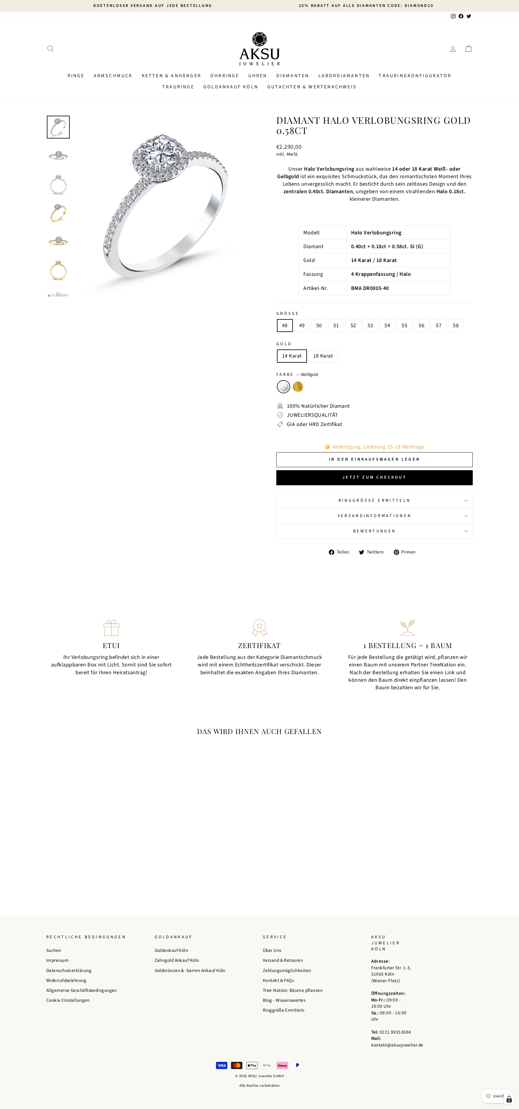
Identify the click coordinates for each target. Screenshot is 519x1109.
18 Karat (323, 356)
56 (421, 325)
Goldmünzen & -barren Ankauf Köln (190, 970)
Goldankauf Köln (230, 87)
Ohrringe (224, 75)
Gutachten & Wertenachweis (312, 87)
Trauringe (178, 87)
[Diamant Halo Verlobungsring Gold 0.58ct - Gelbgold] (101, 880)
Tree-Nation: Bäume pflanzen (293, 990)
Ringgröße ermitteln (374, 500)
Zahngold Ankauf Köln (177, 960)
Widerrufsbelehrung (66, 980)
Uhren (257, 75)
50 (319, 325)
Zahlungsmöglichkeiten (287, 970)
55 (404, 325)
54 (387, 325)
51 (336, 325)
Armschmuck (113, 75)
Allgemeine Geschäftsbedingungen (81, 990)
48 (285, 325)
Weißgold (284, 387)
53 (370, 325)
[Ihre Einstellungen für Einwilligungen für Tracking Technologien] (509, 1099)
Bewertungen (374, 531)
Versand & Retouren (283, 960)
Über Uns (272, 950)
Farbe (297, 375)
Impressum (57, 960)
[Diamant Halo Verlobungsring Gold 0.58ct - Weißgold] (93, 880)
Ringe (76, 75)
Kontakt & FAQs (278, 980)
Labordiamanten (344, 75)
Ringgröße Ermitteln (284, 1010)
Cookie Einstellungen (68, 1000)
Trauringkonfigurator (415, 75)
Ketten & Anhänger (171, 75)
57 (439, 325)
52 (353, 325)
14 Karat (292, 356)
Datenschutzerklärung (68, 970)
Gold (284, 344)
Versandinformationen (374, 516)
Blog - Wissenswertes (284, 1000)
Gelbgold (298, 387)
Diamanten (292, 75)
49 (302, 325)
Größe (287, 314)
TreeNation (442, 665)
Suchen (53, 950)
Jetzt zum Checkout (374, 477)
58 (456, 325)
